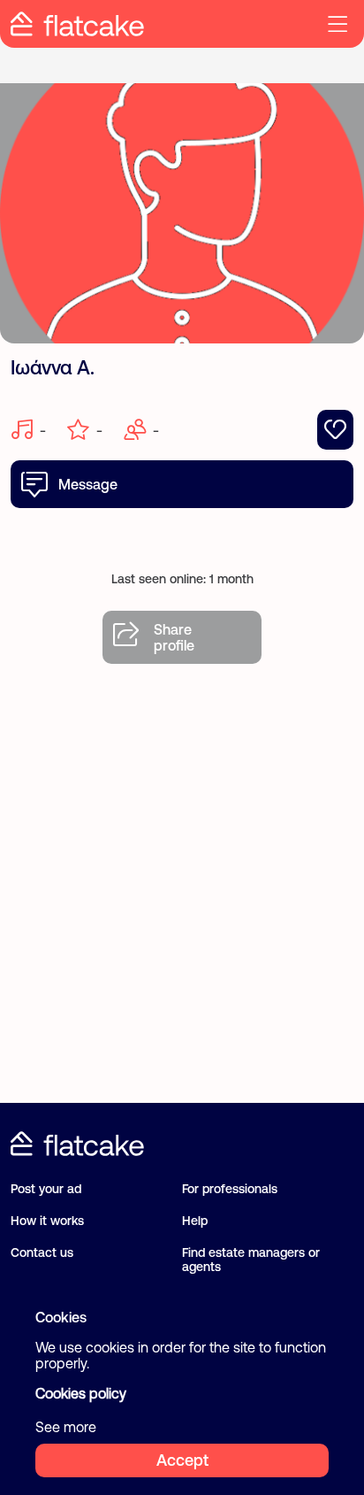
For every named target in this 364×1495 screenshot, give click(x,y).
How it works (47, 1221)
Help (195, 1221)
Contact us (42, 1252)
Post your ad (46, 1189)
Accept (182, 1460)
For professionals (229, 1189)
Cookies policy (80, 1393)
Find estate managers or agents (251, 1259)
